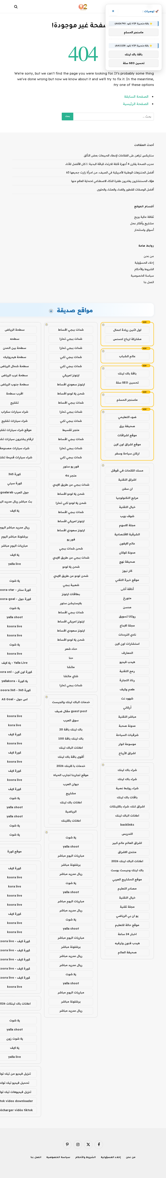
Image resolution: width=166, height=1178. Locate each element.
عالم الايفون (127, 543)
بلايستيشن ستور (71, 603)
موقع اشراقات (127, 435)
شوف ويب (127, 516)
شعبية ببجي (71, 585)
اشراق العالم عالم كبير (127, 843)
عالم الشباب (127, 356)
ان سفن (127, 489)
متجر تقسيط (70, 430)
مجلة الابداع (127, 625)
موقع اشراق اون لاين (127, 444)
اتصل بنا (149, 282)
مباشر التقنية (127, 716)
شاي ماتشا (71, 676)
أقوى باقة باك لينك (71, 757)
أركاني (127, 707)
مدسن (127, 607)
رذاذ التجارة (127, 680)
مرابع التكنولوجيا (127, 498)
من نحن (149, 256)
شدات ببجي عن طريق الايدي (71, 484)
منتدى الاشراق (127, 852)
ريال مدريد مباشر (71, 874)
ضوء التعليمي (127, 417)
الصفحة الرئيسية (135, 104)
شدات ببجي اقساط (71, 329)
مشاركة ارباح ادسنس (127, 339)
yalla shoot (71, 846)
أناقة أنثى (127, 589)
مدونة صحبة (127, 726)
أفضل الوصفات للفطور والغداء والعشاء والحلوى (125, 189)
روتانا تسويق (127, 616)
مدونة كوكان (127, 552)
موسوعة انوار (127, 744)
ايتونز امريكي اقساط (70, 521)
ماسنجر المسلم (127, 400)
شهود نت (127, 698)
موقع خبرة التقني (127, 580)
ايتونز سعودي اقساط (71, 384)
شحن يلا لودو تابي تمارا (71, 503)
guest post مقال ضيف (71, 711)
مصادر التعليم (127, 888)
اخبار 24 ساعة (127, 934)
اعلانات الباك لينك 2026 (127, 861)
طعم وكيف (127, 689)
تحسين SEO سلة (127, 382)
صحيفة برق (127, 426)
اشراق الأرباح (127, 753)
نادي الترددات (127, 634)
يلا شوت (71, 837)
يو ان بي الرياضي (127, 916)
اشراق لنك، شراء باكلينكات (127, 806)
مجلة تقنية (127, 907)
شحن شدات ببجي (71, 548)
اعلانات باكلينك (71, 820)
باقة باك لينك (127, 373)
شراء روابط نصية (127, 788)
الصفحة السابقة (136, 96)
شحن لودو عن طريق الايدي (70, 576)
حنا (71, 658)
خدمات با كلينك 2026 (70, 766)
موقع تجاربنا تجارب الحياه (70, 775)
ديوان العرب (71, 784)
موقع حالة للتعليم (127, 925)
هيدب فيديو (127, 662)
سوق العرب (71, 720)
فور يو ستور (71, 466)
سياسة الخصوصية (142, 275)
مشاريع (71, 793)
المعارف (127, 653)
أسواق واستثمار (144, 230)
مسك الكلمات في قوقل (127, 470)
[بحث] (16, 6)
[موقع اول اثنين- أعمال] (83, 6)
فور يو (71, 539)
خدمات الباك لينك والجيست (71, 702)
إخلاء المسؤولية (144, 262)
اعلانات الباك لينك (127, 815)
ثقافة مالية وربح (144, 217)
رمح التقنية (127, 671)
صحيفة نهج (127, 561)
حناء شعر (71, 649)
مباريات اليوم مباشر (71, 855)
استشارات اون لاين (127, 644)
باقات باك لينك (127, 797)
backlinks (127, 824)
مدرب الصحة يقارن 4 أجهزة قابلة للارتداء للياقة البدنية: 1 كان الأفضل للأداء (109, 164)
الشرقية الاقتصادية (127, 534)
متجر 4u (71, 475)
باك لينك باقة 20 (70, 729)
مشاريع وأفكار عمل (142, 223)
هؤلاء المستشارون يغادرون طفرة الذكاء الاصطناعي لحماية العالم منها (112, 181)
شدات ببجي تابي (71, 357)
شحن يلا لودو (71, 567)
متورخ (127, 598)
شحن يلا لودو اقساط (70, 393)
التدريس (127, 834)
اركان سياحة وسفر (127, 453)
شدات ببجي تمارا (71, 339)
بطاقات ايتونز (71, 594)
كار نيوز (127, 571)
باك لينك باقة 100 (70, 738)
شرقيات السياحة (127, 735)
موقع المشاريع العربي (127, 879)
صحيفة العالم (127, 952)
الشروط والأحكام (144, 269)
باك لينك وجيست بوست (127, 870)
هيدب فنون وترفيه (127, 943)
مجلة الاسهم (127, 525)
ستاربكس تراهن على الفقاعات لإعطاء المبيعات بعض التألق (119, 155)
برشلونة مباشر (71, 865)
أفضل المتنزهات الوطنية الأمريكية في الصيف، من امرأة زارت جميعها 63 (110, 172)
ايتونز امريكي (70, 375)
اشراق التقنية (127, 479)
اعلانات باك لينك (71, 802)
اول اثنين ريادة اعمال (127, 330)
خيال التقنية (127, 507)
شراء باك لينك (127, 770)
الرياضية (71, 811)
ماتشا (71, 667)
